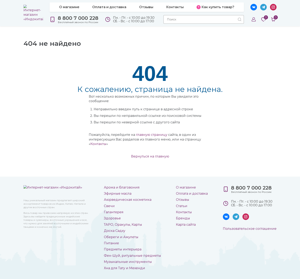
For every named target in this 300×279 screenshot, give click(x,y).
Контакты (98, 144)
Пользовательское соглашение (250, 229)
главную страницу (151, 135)
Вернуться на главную (150, 156)
